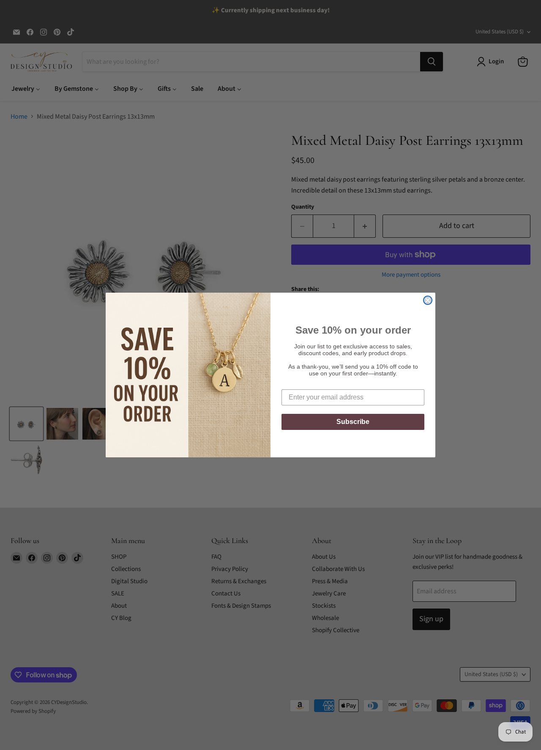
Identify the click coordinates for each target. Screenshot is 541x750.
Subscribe (352, 421)
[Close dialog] (428, 300)
